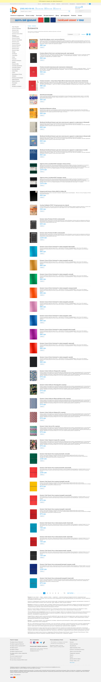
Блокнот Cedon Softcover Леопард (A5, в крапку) (53, 384)
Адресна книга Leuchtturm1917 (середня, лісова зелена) (55, 163)
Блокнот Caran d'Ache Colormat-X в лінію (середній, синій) (56, 315)
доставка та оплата (46, 3)
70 (64, 593)
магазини (58, 3)
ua (89, 3)
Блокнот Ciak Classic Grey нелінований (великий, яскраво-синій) (57, 564)
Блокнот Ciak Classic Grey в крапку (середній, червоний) (55, 509)
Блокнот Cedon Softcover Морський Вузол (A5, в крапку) (55, 398)
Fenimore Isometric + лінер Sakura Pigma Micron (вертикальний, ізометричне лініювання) (64, 80)
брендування (72, 3)
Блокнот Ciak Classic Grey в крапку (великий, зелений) (55, 453)
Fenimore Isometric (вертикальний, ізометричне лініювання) (56, 67)
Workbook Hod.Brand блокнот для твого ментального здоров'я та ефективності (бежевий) (64, 122)
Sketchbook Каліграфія (46, 94)
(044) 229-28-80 (39, 667)
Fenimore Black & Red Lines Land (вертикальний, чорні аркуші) (57, 53)
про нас (39, 3)
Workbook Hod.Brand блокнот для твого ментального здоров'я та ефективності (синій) (63, 150)
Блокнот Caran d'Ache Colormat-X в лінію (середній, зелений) (56, 274)
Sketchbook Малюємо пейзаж (48, 108)
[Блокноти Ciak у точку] (50, 20)
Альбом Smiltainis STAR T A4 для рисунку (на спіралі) (54, 205)
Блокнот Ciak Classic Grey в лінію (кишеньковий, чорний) (55, 550)
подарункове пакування (81, 3)
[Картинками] (87, 34)
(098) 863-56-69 (27, 9)
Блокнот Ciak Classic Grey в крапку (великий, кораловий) (55, 467)
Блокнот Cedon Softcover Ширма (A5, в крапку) (52, 412)
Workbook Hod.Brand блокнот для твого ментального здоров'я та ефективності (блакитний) (65, 136)
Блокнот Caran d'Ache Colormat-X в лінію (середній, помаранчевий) (58, 288)
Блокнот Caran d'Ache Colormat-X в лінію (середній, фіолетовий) (57, 329)
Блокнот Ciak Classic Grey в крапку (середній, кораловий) (55, 495)
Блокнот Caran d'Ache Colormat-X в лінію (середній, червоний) (57, 343)
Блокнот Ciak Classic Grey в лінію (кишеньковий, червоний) (56, 536)
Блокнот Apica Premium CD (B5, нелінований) (52, 232)
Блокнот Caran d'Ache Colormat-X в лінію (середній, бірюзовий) (57, 246)
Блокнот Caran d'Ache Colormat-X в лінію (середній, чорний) (56, 357)
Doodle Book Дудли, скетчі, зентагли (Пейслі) (52, 39)
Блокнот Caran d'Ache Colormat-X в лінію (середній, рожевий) (56, 301)
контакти (53, 3)
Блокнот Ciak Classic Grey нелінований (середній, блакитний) (57, 578)
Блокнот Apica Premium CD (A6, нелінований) (52, 219)
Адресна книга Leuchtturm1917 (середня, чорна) (53, 177)
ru (88, 3)
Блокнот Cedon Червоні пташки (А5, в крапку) (52, 440)
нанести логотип (65, 3)
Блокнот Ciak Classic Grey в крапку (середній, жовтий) (54, 481)
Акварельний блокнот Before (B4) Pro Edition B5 (53, 191)
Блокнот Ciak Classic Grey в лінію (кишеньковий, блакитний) (56, 523)
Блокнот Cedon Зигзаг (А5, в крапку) (50, 426)
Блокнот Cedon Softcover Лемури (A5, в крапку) (53, 371)
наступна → (71, 593)
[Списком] (89, 34)
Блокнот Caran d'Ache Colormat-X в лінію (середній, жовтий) (56, 260)
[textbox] (44, 11)
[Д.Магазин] (13, 10)
